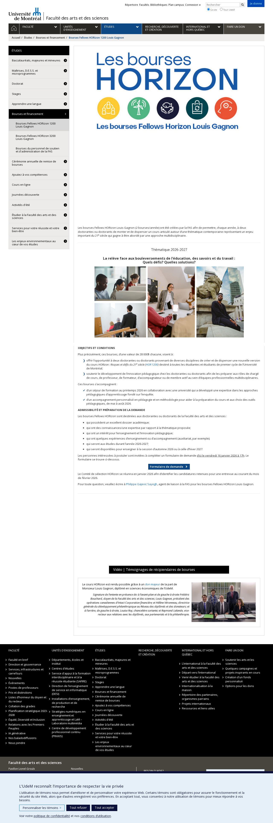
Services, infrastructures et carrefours (26, 671)
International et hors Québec (198, 652)
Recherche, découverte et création (155, 652)
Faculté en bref (18, 660)
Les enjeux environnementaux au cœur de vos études (34, 242)
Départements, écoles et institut (68, 662)
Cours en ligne (21, 185)
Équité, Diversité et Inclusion (27, 720)
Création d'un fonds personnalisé (238, 679)
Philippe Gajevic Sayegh (141, 484)
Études (28, 37)
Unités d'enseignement (68, 650)
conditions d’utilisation (95, 816)
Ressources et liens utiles (198, 708)
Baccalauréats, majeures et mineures (36, 60)
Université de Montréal (25, 13)
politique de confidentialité (52, 816)
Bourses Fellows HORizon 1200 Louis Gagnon (35, 124)
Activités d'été (21, 205)
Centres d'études (63, 668)
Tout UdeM (229, 9)
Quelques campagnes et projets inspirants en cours (242, 670)
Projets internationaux (196, 704)
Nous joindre (17, 743)
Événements (17, 683)
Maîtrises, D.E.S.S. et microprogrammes (25, 72)
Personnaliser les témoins (42, 808)
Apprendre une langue (26, 104)
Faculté (14, 650)
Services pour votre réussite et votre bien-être (35, 229)
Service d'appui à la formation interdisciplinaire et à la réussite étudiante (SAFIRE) (71, 677)
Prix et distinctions (20, 692)
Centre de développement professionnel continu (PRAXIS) (69, 732)
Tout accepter (104, 808)
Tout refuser (78, 808)
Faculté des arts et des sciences (77, 18)
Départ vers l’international (199, 672)
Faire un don (234, 650)
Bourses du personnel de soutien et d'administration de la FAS (37, 149)
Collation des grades (22, 706)
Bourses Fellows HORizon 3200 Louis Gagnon (35, 137)
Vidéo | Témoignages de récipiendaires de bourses (154, 569)
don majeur (152, 584)
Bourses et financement (50, 37)
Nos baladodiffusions (22, 738)
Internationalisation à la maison (197, 688)
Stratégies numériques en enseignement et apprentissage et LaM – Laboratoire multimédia (69, 717)
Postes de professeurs (23, 688)
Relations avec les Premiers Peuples (26, 726)
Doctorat (17, 83)
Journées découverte (25, 195)
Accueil (16, 37)
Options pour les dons (239, 686)
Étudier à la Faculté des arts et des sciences (34, 216)
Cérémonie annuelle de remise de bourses (34, 162)
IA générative (17, 733)
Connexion (191, 5)
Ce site (213, 9)
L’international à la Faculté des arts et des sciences (201, 666)
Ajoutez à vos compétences (30, 174)
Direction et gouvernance (25, 664)
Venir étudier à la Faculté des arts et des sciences (200, 679)
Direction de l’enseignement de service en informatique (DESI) (70, 690)
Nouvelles (15, 678)
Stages (16, 94)
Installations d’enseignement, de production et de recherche (71, 703)
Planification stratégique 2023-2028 (28, 713)
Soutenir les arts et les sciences (239, 662)
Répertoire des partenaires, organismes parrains (200, 697)
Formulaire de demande (166, 467)
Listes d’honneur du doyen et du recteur (27, 699)
